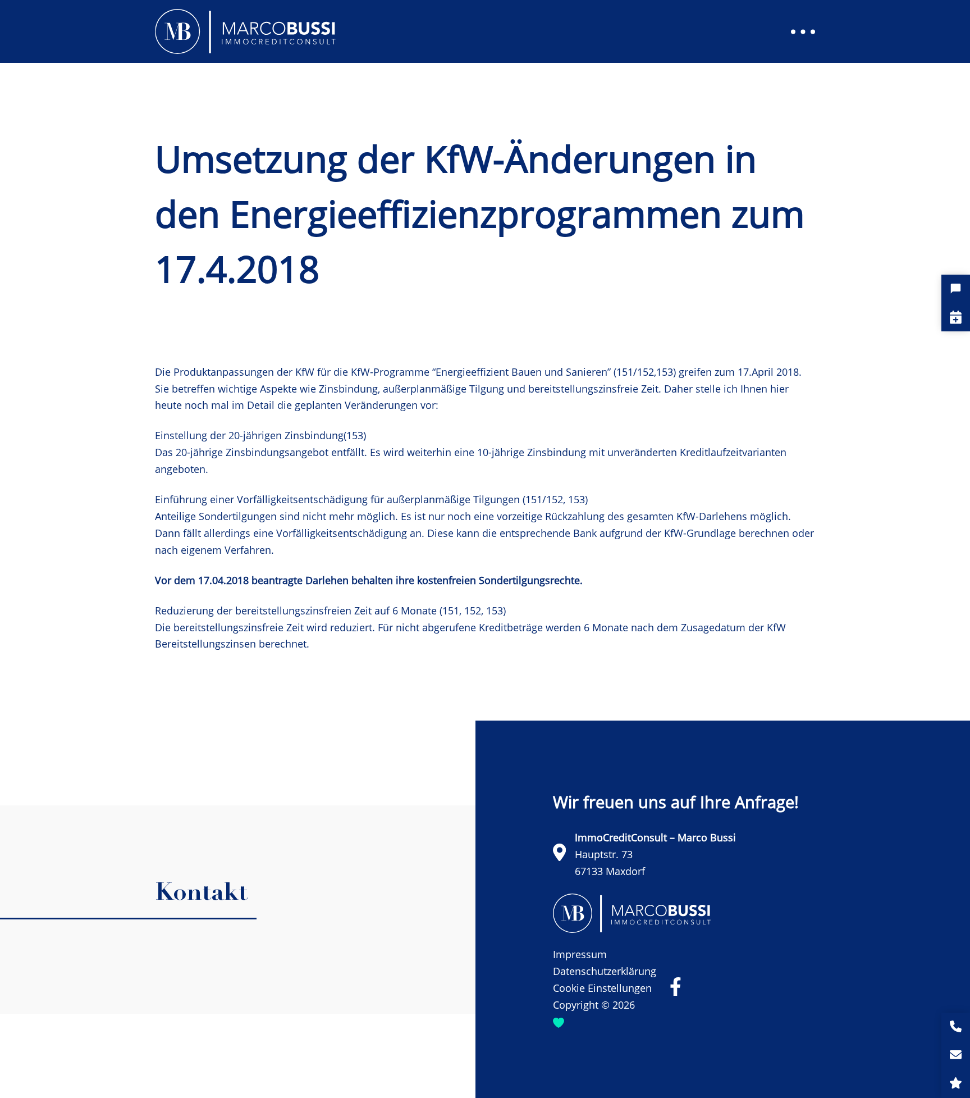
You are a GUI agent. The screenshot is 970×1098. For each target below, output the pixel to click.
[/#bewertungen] (955, 1083)
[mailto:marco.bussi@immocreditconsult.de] (955, 1055)
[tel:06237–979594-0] (955, 1027)
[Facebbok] (675, 986)
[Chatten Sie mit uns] (955, 289)
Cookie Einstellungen (602, 988)
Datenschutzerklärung (604, 971)
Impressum (580, 954)
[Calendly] (955, 317)
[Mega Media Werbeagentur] (558, 1022)
